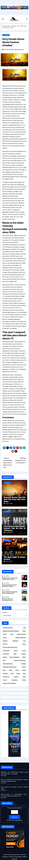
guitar (15, 653)
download (5, 640)
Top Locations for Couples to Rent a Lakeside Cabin (10, 592)
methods (5, 657)
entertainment (6, 650)
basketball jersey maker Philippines (11, 631)
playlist (17, 670)
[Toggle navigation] (3, 19)
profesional (5, 673)
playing (10, 670)
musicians (23, 663)
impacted (23, 653)
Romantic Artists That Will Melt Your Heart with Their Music (14, 499)
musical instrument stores (20, 660)
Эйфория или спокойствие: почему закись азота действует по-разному (10, 579)
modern (24, 657)
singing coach (6, 676)
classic (24, 631)
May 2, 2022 (9, 503)
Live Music (13, 26)
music (22, 49)
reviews (18, 673)
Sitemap (23, 854)
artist (24, 627)
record (12, 673)
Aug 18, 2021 (9, 532)
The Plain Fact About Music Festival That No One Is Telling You (14, 528)
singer (24, 673)
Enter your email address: (14, 814)
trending (5, 680)
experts (16, 650)
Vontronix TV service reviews (9, 683)
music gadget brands (8, 663)
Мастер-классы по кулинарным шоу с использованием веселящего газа (7, 601)
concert (5, 634)
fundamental (6, 653)
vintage (24, 680)
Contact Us (6, 854)
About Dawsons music (8, 627)
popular (24, 670)
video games (14, 680)
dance (11, 634)
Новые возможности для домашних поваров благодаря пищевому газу (9, 586)
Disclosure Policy (15, 854)
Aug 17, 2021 (9, 561)
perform (24, 667)
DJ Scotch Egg (5, 26)
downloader (15, 640)
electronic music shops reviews (10, 647)
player (4, 670)
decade (4, 637)
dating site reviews (21, 634)
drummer (5, 644)
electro (24, 644)
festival (17, 49)
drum (24, 640)
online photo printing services (9, 667)
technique (16, 676)
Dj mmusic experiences (20, 637)
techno (24, 676)
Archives (4, 612)
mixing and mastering (14, 657)
